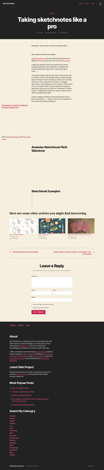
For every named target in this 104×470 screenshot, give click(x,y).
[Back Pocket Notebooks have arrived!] (81, 226)
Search (87, 3)
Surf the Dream (9, 3)
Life (11, 426)
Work (11, 452)
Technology (14, 448)
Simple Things (40, 352)
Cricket (12, 418)
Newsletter (13, 430)
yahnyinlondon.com (38, 59)
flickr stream (65, 61)
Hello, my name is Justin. (20, 388)
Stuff (11, 445)
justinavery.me (24, 346)
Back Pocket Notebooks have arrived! (80, 235)
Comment (34, 276)
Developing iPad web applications (23, 405)
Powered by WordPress (32, 466)
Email (54, 290)
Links (92, 3)
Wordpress (13, 450)
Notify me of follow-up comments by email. (43, 304)
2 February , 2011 (51, 32)
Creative (13, 416)
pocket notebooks (28, 354)
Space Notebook (22, 356)
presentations (14, 137)
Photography (14, 438)
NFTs (11, 433)
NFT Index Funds (22, 374)
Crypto (12, 421)
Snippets (13, 443)
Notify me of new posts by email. (41, 307)
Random (12, 440)
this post (42, 61)
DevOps (12, 423)
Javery (41, 32)
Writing (52, 13)
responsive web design (17, 358)
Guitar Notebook (39, 356)
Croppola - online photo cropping (23, 391)
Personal (13, 435)
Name (33, 290)
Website (33, 297)
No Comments (64, 32)
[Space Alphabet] (52, 226)
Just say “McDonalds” (16, 235)
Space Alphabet (44, 235)
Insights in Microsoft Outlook (21, 395)
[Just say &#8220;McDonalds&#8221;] (23, 226)
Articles (81, 3)
